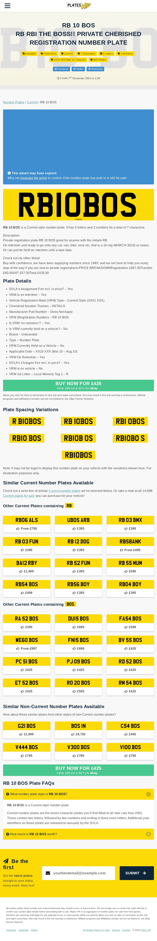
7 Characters (87, 53)
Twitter (79, 69)
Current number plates (64, 490)
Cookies (126, 930)
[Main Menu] (7, 6)
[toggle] (148, 794)
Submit (132, 873)
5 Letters (107, 53)
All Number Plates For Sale (96, 930)
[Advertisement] (77, 142)
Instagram (23, 930)
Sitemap (116, 930)
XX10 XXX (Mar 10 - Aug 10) (69, 59)
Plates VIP (146, 930)
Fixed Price (49, 53)
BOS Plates (99, 59)
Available (30, 53)
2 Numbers (126, 53)
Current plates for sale (19, 495)
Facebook (62, 69)
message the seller (33, 178)
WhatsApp (96, 69)
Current (68, 53)
